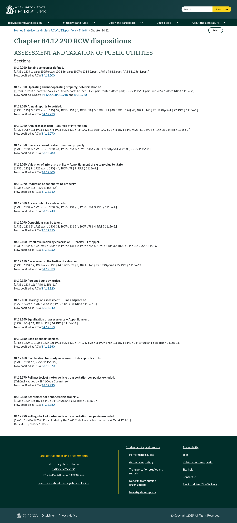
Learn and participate (122, 22)
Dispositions (69, 30)
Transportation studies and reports (146, 471)
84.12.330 (48, 269)
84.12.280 (48, 153)
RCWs (55, 30)
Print (216, 30)
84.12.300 (48, 172)
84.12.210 (61, 94)
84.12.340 (48, 308)
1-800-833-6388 (76, 475)
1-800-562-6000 (63, 469)
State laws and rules (75, 22)
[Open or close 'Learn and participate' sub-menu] (141, 22)
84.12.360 (48, 346)
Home (18, 30)
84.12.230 (48, 114)
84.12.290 (48, 385)
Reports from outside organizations (142, 482)
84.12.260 (48, 249)
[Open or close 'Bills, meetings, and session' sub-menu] (47, 22)
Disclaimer (48, 515)
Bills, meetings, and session (25, 22)
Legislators (164, 22)
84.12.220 (80, 94)
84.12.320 (48, 288)
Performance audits (141, 454)
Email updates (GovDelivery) (200, 484)
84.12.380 (48, 404)
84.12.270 (48, 133)
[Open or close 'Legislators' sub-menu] (176, 22)
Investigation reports (142, 492)
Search (220, 9)
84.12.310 (48, 191)
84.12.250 (48, 230)
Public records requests (197, 462)
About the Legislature (205, 22)
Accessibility (190, 447)
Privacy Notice (68, 515)
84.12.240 (48, 211)
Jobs (185, 454)
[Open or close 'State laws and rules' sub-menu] (93, 22)
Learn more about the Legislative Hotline (63, 483)
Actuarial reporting (141, 462)
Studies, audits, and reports (143, 447)
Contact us (189, 477)
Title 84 (83, 30)
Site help (188, 469)
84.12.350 (48, 327)
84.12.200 (48, 75)
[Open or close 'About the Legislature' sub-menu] (225, 22)
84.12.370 (48, 366)
